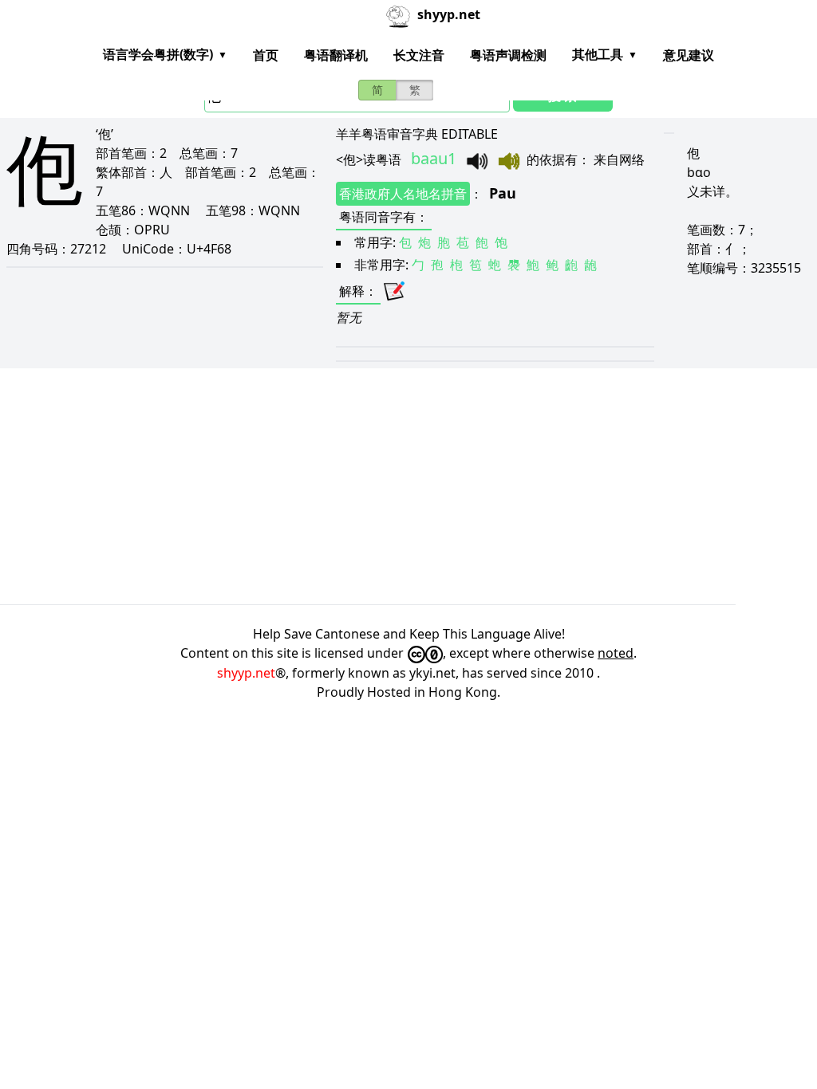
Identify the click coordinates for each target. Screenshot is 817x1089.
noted (615, 653)
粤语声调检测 (508, 55)
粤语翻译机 (336, 55)
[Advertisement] (408, 486)
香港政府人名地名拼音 (403, 193)
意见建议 (688, 55)
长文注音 (418, 55)
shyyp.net (246, 673)
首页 (265, 55)
